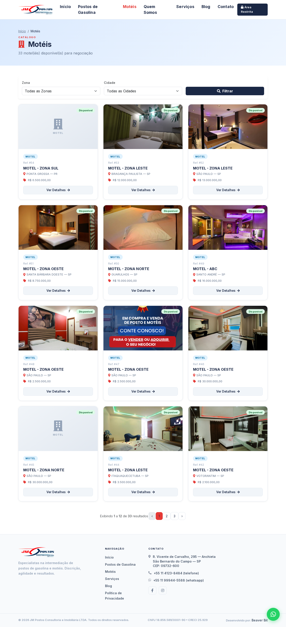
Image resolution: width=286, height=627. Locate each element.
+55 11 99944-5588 (169, 580)
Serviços (185, 6)
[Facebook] (152, 590)
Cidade (109, 83)
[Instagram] (163, 590)
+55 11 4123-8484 (168, 573)
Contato (226, 6)
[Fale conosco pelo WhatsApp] (273, 614)
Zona (26, 83)
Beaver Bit (260, 620)
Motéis (130, 6)
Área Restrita (247, 9)
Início (65, 6)
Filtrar (227, 91)
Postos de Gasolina (88, 9)
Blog (206, 6)
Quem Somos (150, 9)
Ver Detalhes (56, 190)
